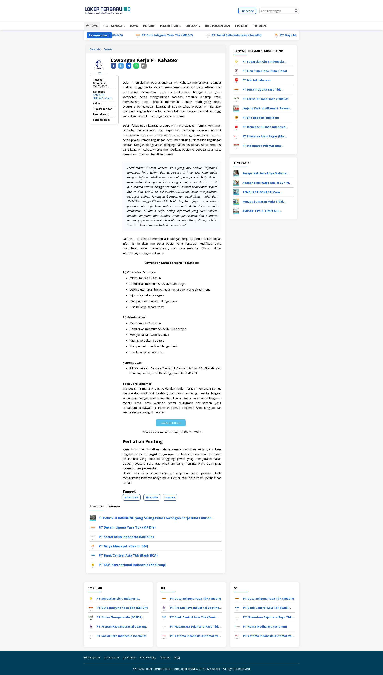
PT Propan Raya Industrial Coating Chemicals (121, 626)
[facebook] (113, 66)
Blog (177, 657)
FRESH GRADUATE (113, 26)
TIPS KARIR (241, 26)
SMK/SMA (98, 98)
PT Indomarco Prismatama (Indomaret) (261, 145)
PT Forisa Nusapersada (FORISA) (265, 98)
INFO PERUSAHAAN (217, 26)
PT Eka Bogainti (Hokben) (260, 117)
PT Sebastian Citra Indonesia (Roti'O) (263, 61)
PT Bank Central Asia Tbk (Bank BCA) (128, 555)
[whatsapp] (136, 66)
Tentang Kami (92, 657)
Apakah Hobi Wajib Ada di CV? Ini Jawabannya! (265, 182)
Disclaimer (129, 657)
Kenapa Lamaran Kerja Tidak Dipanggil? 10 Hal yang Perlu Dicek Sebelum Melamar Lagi (267, 201)
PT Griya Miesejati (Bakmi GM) (284, 35)
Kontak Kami (111, 657)
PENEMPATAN (169, 26)
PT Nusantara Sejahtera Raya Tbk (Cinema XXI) (194, 626)
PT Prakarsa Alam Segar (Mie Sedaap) (263, 136)
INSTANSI (149, 26)
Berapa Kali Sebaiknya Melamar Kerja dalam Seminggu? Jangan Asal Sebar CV (265, 173)
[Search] (296, 11)
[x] (121, 66)
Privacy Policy (148, 657)
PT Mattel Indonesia (256, 80)
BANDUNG (99, 95)
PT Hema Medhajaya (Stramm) (265, 626)
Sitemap (165, 657)
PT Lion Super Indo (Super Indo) (264, 70)
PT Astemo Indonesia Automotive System (194, 635)
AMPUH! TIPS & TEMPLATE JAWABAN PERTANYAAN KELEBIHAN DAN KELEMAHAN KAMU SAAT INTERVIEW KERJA (267, 210)
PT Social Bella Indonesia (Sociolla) (219, 35)
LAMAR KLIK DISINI (171, 422)
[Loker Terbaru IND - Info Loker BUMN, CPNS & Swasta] (107, 18)
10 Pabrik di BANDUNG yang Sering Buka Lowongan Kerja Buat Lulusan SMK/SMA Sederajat (155, 518)
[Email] (144, 66)
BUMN (134, 26)
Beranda (95, 49)
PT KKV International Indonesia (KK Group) (132, 565)
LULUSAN (192, 26)
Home (94, 26)
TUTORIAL (260, 26)
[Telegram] (128, 66)
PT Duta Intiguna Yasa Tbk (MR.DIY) (149, 35)
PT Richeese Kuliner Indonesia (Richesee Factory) (263, 126)
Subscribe (247, 11)
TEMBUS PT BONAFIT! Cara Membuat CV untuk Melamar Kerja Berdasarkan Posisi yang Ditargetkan (267, 192)
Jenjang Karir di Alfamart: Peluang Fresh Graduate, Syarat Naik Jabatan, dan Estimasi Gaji (267, 108)
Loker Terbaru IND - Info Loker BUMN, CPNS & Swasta (182, 669)
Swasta (108, 49)
